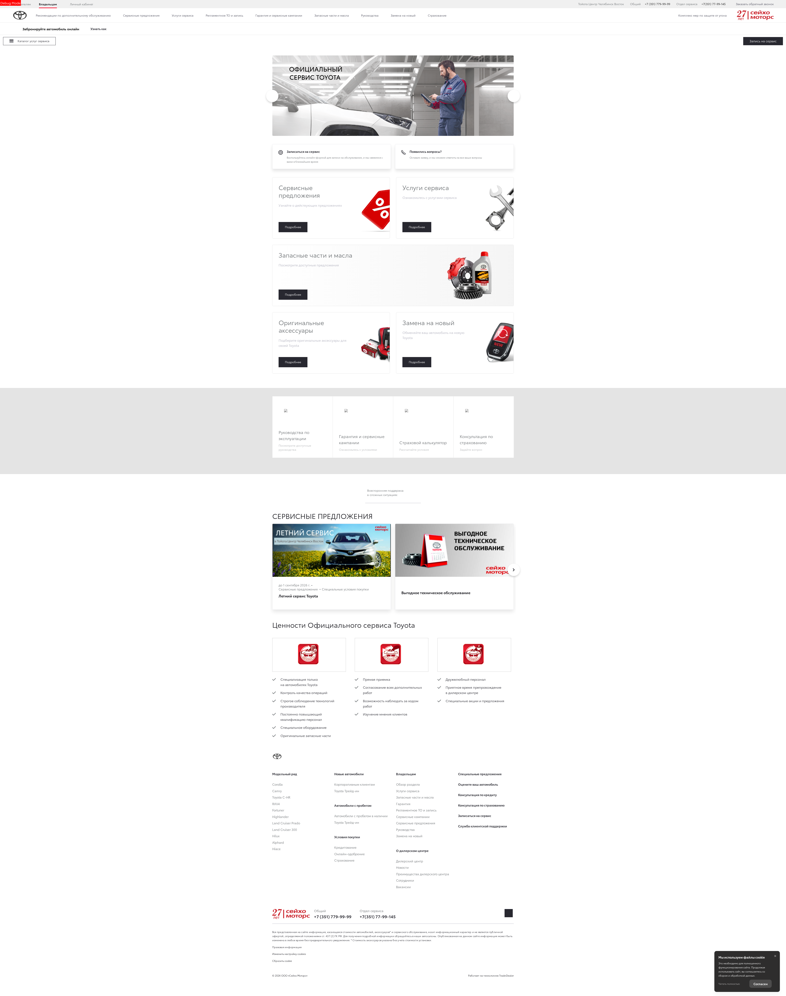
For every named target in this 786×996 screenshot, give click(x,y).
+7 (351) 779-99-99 (657, 4)
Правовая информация (287, 947)
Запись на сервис (763, 41)
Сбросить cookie (282, 960)
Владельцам (48, 4)
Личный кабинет (81, 4)
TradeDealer (506, 975)
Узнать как (98, 28)
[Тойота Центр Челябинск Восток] (755, 15)
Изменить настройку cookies (289, 953)
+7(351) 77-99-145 (713, 4)
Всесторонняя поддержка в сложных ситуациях (385, 492)
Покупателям (21, 4)
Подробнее (331, 207)
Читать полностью (729, 983)
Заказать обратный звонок (755, 4)
